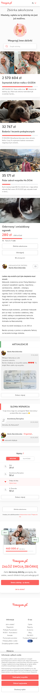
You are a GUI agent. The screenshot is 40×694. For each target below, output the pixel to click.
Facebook (4, 610)
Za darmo (30, 630)
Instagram (17, 610)
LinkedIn (23, 610)
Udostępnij (20, 252)
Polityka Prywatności (10, 630)
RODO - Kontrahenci (10, 633)
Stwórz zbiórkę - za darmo (20, 582)
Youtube (36, 610)
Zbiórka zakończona (20, 246)
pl (33, 3)
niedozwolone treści (25, 514)
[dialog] (20, 673)
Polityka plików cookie (10, 641)
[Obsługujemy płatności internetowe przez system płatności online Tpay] (30, 641)
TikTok (30, 610)
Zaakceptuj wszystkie (20, 677)
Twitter (10, 610)
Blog (30, 633)
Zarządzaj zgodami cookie (10, 643)
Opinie (30, 624)
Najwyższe (26, 458)
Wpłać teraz (13, 483)
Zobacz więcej (20, 395)
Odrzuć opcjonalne (20, 683)
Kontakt (10, 635)
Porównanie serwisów (10, 638)
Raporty (30, 627)
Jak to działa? (20, 589)
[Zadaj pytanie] (35, 266)
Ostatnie (13, 458)
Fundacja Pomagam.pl (30, 638)
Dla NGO (30, 635)
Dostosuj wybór (20, 689)
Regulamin (10, 627)
